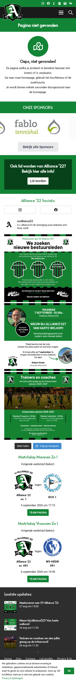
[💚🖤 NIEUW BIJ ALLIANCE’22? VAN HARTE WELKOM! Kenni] (38, 337)
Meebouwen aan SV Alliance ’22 (38, 602)
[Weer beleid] (70, 3)
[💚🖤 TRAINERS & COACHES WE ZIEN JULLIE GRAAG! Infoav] (38, 406)
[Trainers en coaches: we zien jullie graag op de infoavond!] (10, 642)
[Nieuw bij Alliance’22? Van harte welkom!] (10, 624)
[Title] (59, 3)
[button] (60, 12)
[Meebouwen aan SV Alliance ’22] (10, 607)
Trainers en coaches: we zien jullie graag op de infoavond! (39, 640)
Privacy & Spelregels (12, 678)
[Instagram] (43, 3)
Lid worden (46, 658)
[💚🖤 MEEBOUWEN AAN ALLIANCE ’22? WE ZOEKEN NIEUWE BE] (38, 268)
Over (18, 658)
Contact (30, 658)
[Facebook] (48, 3)
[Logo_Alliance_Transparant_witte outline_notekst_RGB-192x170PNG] (13, 12)
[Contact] (54, 3)
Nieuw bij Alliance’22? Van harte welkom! (38, 622)
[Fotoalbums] (65, 3)
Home (8, 658)
